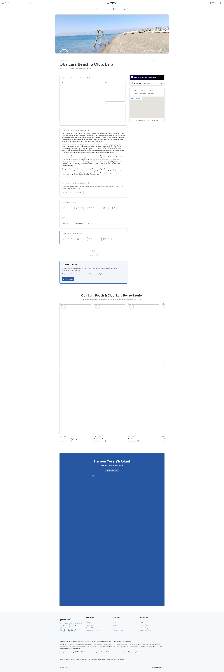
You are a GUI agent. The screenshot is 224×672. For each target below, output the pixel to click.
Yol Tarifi (68, 192)
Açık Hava (69, 208)
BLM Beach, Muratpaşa (136, 439)
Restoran (90, 223)
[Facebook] (64, 630)
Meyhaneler (69, 239)
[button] (220, 3)
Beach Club (79, 223)
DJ (106, 208)
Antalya (80, 192)
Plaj (115, 208)
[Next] (164, 368)
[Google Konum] (154, 61)
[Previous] (59, 368)
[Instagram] (158, 61)
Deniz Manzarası (94, 208)
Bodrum (82, 239)
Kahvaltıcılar (95, 239)
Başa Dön (65, 667)
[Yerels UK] (72, 630)
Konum (135, 93)
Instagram (143, 93)
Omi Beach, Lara (99, 439)
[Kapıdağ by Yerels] (75, 630)
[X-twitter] (68, 630)
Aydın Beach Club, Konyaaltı (69, 439)
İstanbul (107, 239)
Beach (80, 208)
